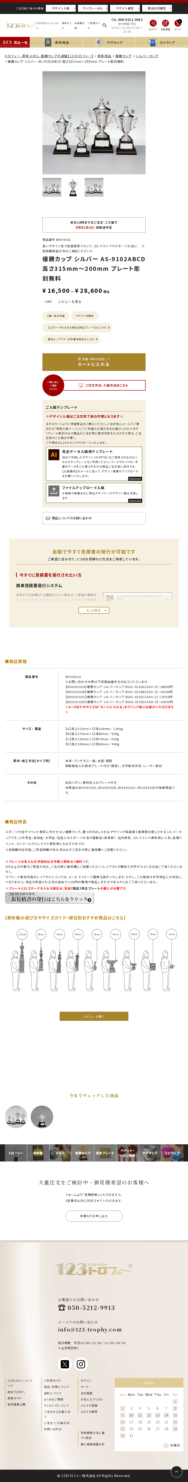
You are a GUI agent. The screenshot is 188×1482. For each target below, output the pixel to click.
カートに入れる (94, 362)
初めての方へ (16, 1392)
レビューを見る (70, 301)
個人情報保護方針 (93, 1444)
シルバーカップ (146, 56)
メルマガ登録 (89, 1405)
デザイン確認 (125, 8)
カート (85, 1387)
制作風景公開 (17, 1404)
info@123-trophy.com (90, 1329)
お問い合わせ (53, 1429)
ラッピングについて (56, 1405)
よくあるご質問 (53, 1399)
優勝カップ (123, 56)
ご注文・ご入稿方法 (56, 1423)
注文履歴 (87, 1393)
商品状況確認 (157, 8)
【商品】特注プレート (85, 888)
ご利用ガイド (52, 1380)
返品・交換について (56, 1387)
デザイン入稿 (60, 8)
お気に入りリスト (92, 1399)
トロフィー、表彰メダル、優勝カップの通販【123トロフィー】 (49, 56)
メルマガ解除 (89, 1412)
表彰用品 (104, 56)
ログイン (86, 1380)
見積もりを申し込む (94, 1216)
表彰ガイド (15, 1398)
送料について (52, 1393)
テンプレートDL (93, 8)
